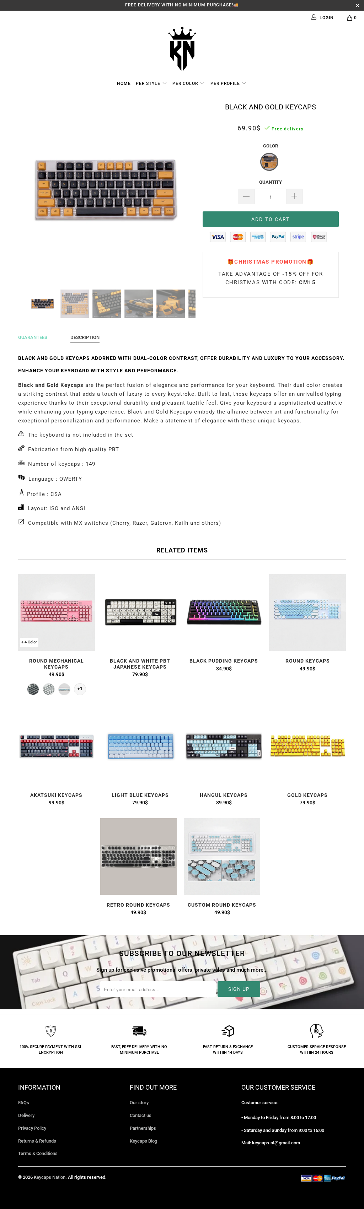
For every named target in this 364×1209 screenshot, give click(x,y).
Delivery (26, 1115)
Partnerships (143, 1128)
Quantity (270, 182)
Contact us (140, 1115)
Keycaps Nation (49, 1177)
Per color (185, 83)
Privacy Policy (32, 1128)
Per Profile (225, 83)
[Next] (186, 190)
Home (124, 83)
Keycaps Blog (143, 1141)
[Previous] (27, 190)
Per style (149, 83)
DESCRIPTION (85, 337)
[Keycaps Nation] (182, 49)
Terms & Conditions (38, 1153)
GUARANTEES (32, 337)
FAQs (23, 1102)
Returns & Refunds (37, 1141)
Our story (139, 1102)
